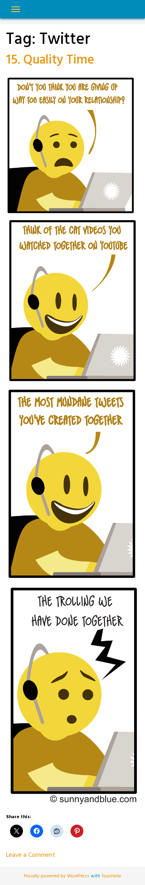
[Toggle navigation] (15, 9)
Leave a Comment (30, 855)
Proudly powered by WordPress (57, 876)
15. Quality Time (50, 60)
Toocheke (111, 876)
